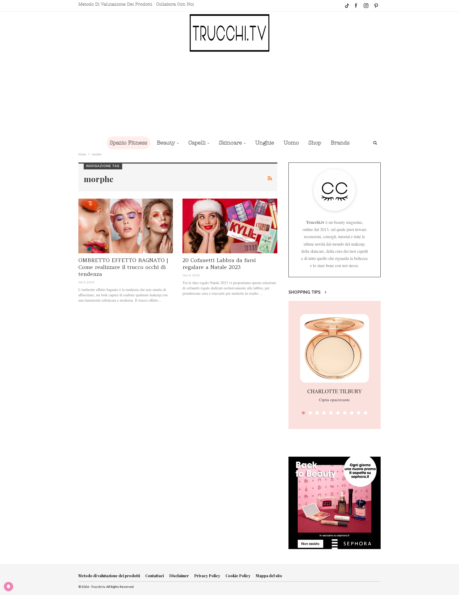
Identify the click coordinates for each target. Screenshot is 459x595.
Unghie (264, 143)
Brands (340, 143)
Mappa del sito (269, 575)
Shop (314, 143)
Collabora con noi (175, 4)
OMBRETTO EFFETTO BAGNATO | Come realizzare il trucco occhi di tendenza (123, 267)
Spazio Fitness (128, 143)
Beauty (166, 143)
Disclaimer (179, 575)
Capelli (197, 143)
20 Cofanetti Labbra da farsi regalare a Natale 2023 (219, 263)
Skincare (230, 143)
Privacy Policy (207, 575)
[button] (303, 412)
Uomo (291, 143)
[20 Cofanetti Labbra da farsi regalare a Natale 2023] (229, 226)
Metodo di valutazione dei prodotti (115, 4)
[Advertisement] (229, 94)
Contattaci (154, 575)
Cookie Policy (238, 575)
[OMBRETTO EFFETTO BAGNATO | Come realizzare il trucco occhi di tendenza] (125, 226)
